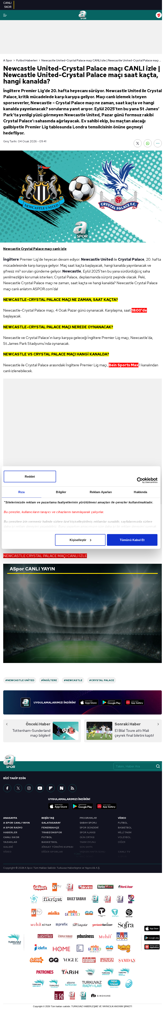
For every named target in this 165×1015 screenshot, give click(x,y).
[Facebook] (7, 788)
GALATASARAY (51, 822)
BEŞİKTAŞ (47, 818)
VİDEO (7, 851)
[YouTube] (40, 788)
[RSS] (72, 788)
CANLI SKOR (11, 837)
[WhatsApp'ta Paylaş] (148, 143)
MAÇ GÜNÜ (86, 856)
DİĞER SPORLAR (52, 851)
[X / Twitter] (18, 788)
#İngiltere (49, 680)
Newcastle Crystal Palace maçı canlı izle (35, 249)
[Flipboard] (51, 788)
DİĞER (121, 842)
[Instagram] (29, 788)
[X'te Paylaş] (138, 143)
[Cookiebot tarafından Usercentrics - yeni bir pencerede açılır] (139, 480)
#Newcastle (73, 680)
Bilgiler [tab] (61, 492)
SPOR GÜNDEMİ (89, 827)
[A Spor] (82, 15)
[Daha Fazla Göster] (158, 143)
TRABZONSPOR (51, 832)
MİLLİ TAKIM (124, 832)
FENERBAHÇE (50, 827)
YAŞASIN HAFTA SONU (92, 851)
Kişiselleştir (78, 539)
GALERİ (8, 847)
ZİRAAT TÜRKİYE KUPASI (57, 847)
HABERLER (10, 832)
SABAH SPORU (88, 822)
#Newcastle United (19, 680)
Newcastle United (97, 259)
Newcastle (71, 271)
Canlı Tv (124, 851)
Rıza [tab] (21, 492)
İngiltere (11, 259)
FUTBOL (46, 837)
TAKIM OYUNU (88, 842)
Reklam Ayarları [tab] (101, 492)
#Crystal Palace (101, 680)
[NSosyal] (62, 788)
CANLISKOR (7, 5)
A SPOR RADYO (12, 827)
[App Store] (88, 702)
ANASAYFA (10, 818)
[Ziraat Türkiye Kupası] (159, 15)
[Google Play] (112, 702)
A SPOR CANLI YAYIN (16, 822)
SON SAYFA (86, 847)
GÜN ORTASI (87, 837)
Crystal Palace (131, 259)
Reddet (30, 476)
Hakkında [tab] (140, 492)
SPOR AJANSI (87, 832)
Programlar (88, 818)
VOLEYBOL (124, 837)
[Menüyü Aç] (5, 15)
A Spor (7, 60)
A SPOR (122, 856)
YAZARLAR (10, 842)
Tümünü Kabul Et (132, 539)
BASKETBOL (49, 842)
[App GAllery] (134, 702)
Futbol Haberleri (26, 60)
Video (122, 818)
